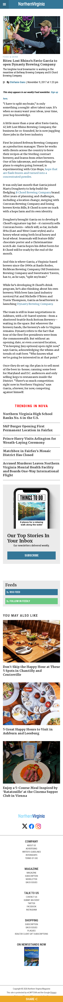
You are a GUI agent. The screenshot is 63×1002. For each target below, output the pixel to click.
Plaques (31, 930)
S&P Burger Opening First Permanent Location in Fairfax (28, 428)
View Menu (4, 4)
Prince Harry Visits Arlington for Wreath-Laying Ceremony (29, 441)
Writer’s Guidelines (31, 852)
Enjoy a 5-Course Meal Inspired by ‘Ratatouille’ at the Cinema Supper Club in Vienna (30, 792)
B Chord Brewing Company (33, 192)
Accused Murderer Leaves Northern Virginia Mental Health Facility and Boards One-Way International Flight (31, 469)
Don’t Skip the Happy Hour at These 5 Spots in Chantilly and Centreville (31, 671)
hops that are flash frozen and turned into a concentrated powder (30, 172)
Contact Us (31, 897)
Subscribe (32, 555)
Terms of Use (31, 858)
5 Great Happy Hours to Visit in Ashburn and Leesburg (28, 731)
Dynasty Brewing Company (35, 304)
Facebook (31, 906)
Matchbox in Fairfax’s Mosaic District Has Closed (27, 453)
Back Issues (31, 882)
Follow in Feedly (20, 601)
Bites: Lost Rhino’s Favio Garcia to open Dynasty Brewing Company (30, 62)
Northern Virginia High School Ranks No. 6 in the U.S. (27, 416)
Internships (31, 855)
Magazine (31, 872)
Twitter (31, 903)
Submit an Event (31, 900)
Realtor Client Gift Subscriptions (31, 934)
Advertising (31, 848)
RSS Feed (15, 592)
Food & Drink (10, 57)
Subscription (31, 876)
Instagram (31, 909)
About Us (31, 845)
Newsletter (31, 879)
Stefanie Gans (17, 82)
